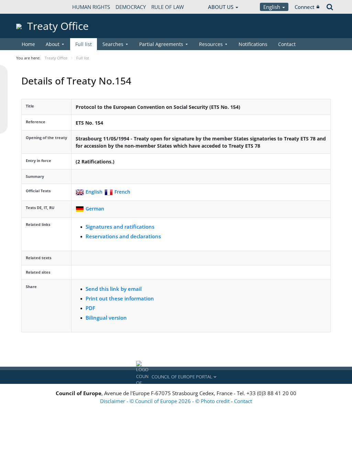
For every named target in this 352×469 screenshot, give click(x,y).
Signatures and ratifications (120, 226)
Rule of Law (167, 6)
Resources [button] (211, 44)
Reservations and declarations (123, 236)
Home (28, 44)
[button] (176, 377)
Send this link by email (114, 288)
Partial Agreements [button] (161, 44)
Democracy (131, 6)
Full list (83, 44)
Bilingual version (106, 317)
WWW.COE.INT (33, 7)
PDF (90, 308)
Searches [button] (112, 44)
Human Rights (91, 6)
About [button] (52, 44)
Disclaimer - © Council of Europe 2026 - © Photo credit (165, 401)
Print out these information (120, 298)
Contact (287, 44)
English (272, 6)
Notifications (253, 44)
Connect (305, 6)
